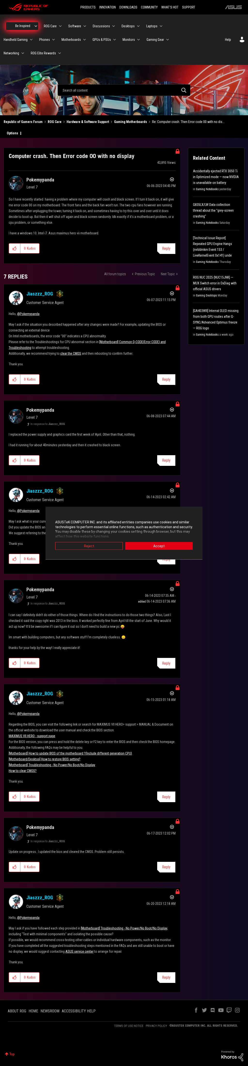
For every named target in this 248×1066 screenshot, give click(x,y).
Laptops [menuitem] (151, 26)
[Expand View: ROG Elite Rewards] (59, 53)
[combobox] (124, 90)
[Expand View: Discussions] (113, 26)
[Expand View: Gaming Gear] (167, 39)
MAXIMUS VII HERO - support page (32, 736)
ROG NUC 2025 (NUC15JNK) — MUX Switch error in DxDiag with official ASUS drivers (215, 283)
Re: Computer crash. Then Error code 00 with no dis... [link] (188, 122)
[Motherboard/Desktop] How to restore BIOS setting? (44, 759)
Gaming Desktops (206, 295)
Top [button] (12, 1054)
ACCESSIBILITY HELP (79, 1011)
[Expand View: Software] (84, 26)
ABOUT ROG (17, 1011)
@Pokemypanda (28, 314)
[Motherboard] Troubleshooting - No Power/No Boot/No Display (52, 765)
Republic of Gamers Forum (23, 122)
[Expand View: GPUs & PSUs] (114, 39)
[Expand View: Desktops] (138, 26)
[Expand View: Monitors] (138, 39)
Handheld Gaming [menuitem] (16, 40)
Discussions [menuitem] (101, 26)
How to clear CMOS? (23, 771)
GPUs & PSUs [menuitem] (102, 40)
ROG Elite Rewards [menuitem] (43, 53)
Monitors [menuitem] (129, 40)
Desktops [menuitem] (128, 26)
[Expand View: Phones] (53, 39)
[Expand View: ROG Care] (60, 26)
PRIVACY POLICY (156, 1026)
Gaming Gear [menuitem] (155, 40)
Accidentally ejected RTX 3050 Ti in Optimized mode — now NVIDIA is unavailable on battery (216, 177)
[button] (14, 248)
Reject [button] (89, 546)
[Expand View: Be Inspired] (35, 26)
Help (228, 40)
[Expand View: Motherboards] (84, 39)
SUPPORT (188, 7)
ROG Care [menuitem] (50, 26)
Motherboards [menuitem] (71, 40)
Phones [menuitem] (44, 40)
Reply (166, 248)
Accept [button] (159, 546)
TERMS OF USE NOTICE (128, 1026)
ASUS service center (79, 951)
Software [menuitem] (74, 26)
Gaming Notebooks (207, 189)
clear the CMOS (70, 353)
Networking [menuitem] (11, 53)
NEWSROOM (49, 1011)
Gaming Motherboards (130, 122)
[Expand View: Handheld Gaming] (31, 39)
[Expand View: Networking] (22, 53)
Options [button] (12, 133)
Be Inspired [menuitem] (22, 26)
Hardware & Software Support (88, 122)
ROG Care (55, 122)
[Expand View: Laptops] (161, 26)
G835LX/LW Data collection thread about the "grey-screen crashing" (213, 210)
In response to (48, 424)
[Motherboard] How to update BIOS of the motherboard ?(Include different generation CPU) (70, 753)
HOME (33, 1011)
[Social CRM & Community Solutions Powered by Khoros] (232, 1056)
